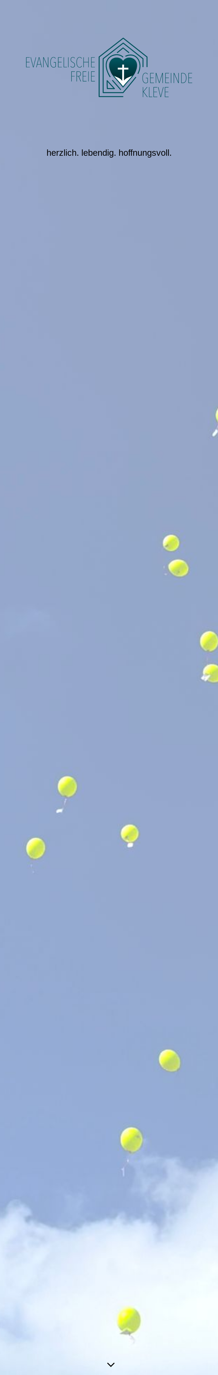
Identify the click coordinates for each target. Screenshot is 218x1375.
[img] (109, 687)
